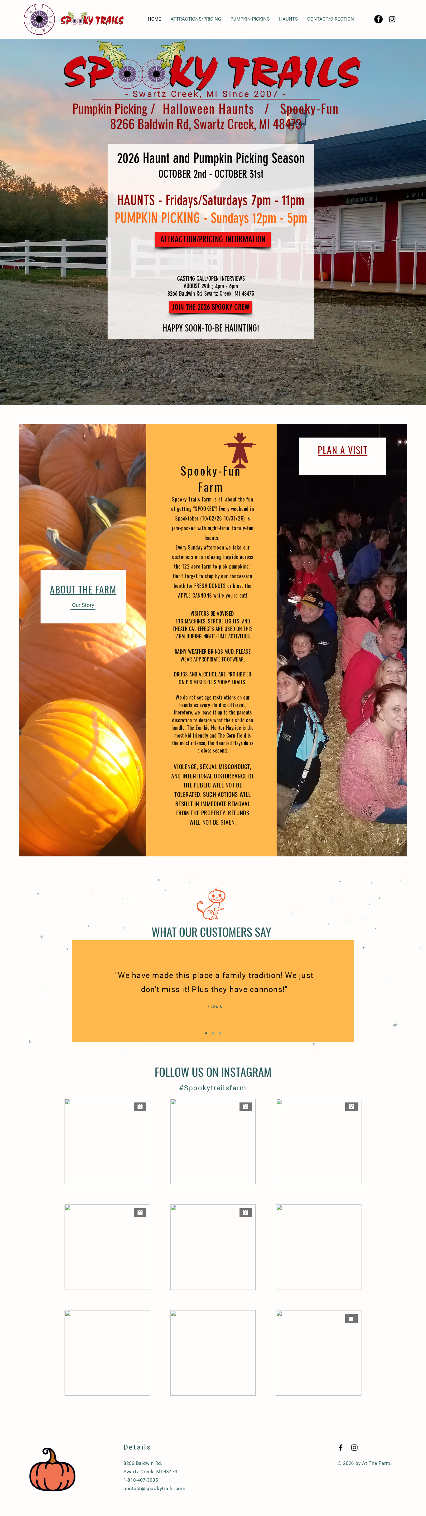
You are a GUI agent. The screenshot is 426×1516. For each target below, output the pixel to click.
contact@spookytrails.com (154, 1488)
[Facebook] (378, 19)
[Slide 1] (206, 1033)
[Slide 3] (220, 1033)
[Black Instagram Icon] (392, 19)
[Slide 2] (213, 1033)
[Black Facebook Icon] (340, 1447)
